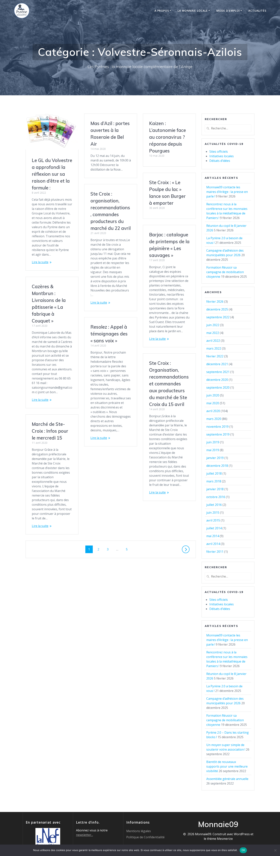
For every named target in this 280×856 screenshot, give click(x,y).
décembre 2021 (217, 364)
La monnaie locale (193, 10)
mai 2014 (212, 536)
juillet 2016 (214, 505)
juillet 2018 (214, 473)
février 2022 (214, 356)
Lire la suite (40, 262)
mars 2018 (213, 481)
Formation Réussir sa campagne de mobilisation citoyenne (225, 272)
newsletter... (84, 835)
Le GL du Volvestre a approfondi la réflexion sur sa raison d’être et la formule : (52, 174)
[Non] (275, 850)
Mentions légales (138, 831)
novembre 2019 (217, 426)
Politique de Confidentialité (145, 837)
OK (243, 850)
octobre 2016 (215, 497)
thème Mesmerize (220, 839)
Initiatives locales (221, 156)
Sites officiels (218, 151)
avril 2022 (213, 341)
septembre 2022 (218, 317)
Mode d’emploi (228, 10)
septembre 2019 (218, 434)
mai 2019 (212, 450)
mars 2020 (213, 419)
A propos (161, 10)
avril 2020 (213, 411)
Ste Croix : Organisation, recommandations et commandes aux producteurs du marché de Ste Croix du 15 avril (169, 383)
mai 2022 (212, 333)
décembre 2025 (217, 309)
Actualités (257, 10)
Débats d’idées (219, 161)
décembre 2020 (217, 380)
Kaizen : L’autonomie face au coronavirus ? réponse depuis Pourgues (167, 137)
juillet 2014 (214, 528)
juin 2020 (212, 395)
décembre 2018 (217, 466)
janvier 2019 (215, 458)
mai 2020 (212, 403)
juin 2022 (212, 325)
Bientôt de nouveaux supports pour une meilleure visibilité (227, 766)
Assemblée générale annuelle (227, 779)
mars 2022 (213, 348)
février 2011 (214, 552)
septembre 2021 (218, 372)
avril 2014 (213, 544)
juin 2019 (212, 442)
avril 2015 (213, 520)
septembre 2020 (218, 387)
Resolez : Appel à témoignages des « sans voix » (109, 333)
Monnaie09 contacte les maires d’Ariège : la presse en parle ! (227, 191)
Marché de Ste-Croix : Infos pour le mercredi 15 (50, 431)
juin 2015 (212, 512)
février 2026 (214, 301)
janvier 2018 (215, 489)
